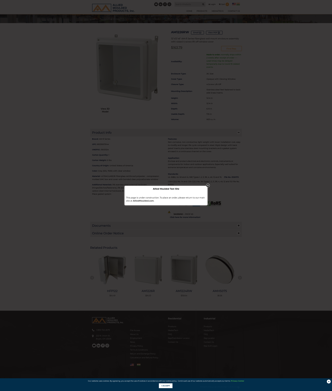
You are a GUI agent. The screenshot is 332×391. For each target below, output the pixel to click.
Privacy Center (237, 381)
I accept (165, 386)
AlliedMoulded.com (143, 201)
